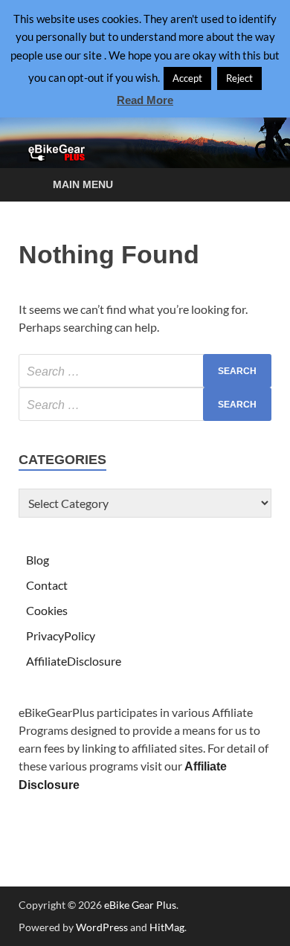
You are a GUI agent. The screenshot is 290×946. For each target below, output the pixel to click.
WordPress (102, 927)
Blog (37, 560)
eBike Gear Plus (140, 904)
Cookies (47, 610)
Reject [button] (239, 78)
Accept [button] (187, 78)
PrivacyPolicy (60, 635)
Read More (145, 100)
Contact (47, 585)
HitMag (166, 927)
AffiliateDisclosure (73, 661)
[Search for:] (145, 370)
